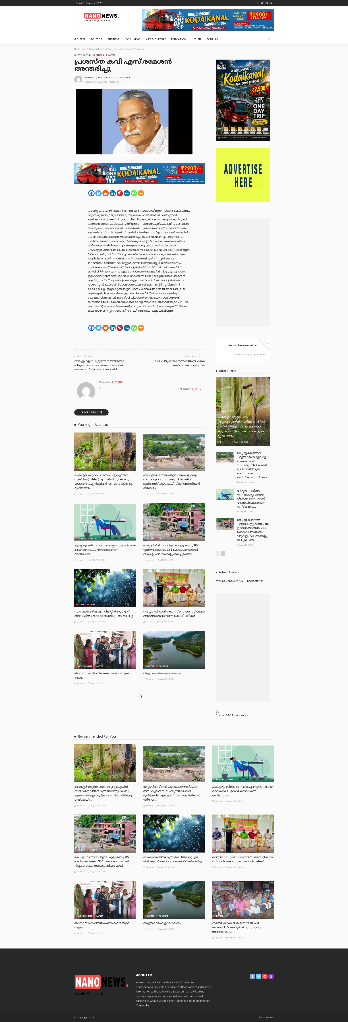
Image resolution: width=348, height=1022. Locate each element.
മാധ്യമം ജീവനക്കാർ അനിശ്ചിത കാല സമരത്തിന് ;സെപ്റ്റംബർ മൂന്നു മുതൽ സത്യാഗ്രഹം (98, 739)
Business (113, 39)
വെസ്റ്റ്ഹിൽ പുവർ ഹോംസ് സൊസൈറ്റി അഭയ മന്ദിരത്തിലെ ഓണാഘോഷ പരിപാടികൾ (173, 613)
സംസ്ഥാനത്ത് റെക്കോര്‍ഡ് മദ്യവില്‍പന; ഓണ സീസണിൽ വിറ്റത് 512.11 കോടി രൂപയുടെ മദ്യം (104, 803)
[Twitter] (98, 193)
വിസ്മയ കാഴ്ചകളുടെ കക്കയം (162, 673)
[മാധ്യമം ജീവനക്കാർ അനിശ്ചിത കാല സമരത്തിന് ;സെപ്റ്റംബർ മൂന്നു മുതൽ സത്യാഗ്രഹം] (105, 711)
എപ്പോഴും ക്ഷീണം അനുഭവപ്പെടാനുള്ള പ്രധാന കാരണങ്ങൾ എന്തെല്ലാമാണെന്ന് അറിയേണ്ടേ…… (105, 549)
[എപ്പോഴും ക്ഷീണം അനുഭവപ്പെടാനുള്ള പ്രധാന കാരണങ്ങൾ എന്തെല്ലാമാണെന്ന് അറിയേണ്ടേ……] (105, 522)
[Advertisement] (243, 272)
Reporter (88, 77)
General (79, 39)
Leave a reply (90, 412)
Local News (132, 39)
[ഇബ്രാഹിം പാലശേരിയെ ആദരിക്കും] (174, 711)
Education (178, 39)
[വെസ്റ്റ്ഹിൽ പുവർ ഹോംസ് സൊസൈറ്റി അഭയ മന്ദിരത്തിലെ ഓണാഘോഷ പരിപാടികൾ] (174, 588)
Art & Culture (156, 39)
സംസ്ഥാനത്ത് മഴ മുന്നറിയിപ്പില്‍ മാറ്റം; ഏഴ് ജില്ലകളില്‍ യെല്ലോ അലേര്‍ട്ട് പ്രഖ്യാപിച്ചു (103, 613)
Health (196, 39)
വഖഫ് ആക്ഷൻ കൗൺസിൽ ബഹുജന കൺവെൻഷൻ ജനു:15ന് (179, 363)
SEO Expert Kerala (237, 715)
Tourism (212, 39)
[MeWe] (127, 193)
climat (150, 538)
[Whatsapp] (134, 193)
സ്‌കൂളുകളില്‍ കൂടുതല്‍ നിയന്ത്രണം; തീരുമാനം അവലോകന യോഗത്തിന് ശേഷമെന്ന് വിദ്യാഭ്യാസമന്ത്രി (99, 365)
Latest (111, 55)
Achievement (85, 666)
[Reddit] (105, 193)
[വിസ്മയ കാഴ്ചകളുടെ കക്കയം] (174, 650)
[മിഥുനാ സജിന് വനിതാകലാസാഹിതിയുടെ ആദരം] (105, 650)
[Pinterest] (120, 193)
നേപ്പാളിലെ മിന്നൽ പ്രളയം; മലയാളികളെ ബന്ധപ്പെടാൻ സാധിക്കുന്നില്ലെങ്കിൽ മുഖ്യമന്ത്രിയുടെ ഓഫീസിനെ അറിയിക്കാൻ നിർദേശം (171, 481)
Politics (96, 39)
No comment (124, 77)
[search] (269, 39)
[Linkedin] (112, 193)
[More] (141, 193)
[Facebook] (91, 193)
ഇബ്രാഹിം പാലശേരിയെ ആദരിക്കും (166, 735)
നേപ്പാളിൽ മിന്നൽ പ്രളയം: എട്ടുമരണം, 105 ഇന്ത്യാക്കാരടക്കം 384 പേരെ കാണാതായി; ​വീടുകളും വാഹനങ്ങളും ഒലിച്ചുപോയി (171, 549)
